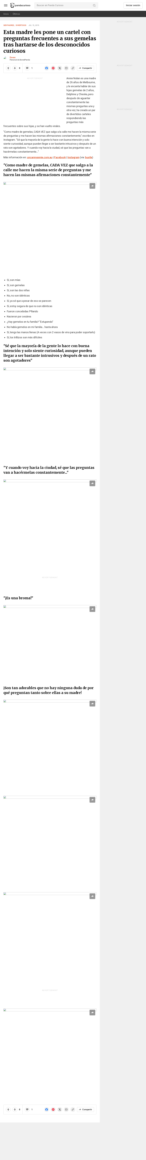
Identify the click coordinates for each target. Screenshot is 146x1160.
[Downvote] (14, 68)
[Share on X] (59, 68)
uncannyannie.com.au (39, 157)
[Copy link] (72, 68)
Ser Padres (8, 25)
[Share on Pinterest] (53, 68)
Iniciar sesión (133, 5)
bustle (88, 157)
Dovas (13, 57)
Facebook (60, 157)
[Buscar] (94, 5)
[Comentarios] (27, 68)
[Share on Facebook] (46, 68)
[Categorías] (5, 5)
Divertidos (21, 25)
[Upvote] (8, 68)
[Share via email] (66, 68)
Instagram (73, 157)
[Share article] (92, 186)
